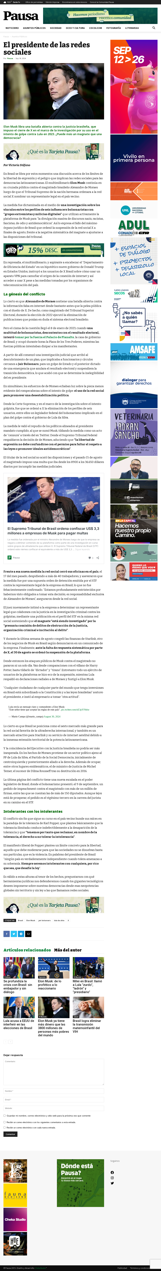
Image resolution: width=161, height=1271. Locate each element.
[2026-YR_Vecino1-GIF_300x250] (134, 341)
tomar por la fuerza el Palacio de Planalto (44, 337)
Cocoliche (95, 27)
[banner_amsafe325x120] (134, 359)
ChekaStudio (40, 1268)
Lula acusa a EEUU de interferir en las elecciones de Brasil (18, 1024)
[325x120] (134, 301)
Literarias (132, 27)
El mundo (77, 977)
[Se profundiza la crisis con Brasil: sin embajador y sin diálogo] (19, 968)
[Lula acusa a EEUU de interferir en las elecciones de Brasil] (19, 1007)
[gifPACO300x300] (134, 180)
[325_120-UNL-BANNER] (134, 217)
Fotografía (113, 27)
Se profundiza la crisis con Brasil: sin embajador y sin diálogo (17, 986)
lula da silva (59, 920)
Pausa (6, 36)
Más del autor (68, 950)
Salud (76, 1017)
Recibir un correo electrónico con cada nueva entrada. (31, 1127)
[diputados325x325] (134, 407)
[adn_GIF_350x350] (134, 283)
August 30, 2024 (52, 716)
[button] (154, 28)
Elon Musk (30, 920)
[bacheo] (134, 542)
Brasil (20, 920)
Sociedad (55, 27)
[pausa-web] (134, 199)
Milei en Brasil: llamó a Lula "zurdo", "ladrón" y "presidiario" (87, 986)
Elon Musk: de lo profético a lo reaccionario (49, 984)
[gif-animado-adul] (134, 235)
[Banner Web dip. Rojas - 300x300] (134, 502)
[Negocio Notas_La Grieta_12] (53, 250)
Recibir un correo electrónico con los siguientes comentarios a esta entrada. (41, 1122)
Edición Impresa (52, 2)
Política (7, 977)
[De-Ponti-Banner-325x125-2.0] (134, 560)
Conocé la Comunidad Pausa (102, 2)
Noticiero (12, 27)
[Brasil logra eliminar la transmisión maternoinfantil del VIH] (88, 1007)
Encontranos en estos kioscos (74, 2)
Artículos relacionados (27, 950)
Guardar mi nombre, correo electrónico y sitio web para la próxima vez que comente (49, 1115)
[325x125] (134, 579)
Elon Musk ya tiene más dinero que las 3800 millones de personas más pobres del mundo (53, 1028)
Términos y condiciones (140, 1268)
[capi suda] (134, 132)
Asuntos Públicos (34, 27)
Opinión (42, 977)
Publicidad (122, 1268)
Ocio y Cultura (75, 27)
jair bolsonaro (45, 920)
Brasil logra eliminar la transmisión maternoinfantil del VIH (87, 1026)
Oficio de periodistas (34, 2)
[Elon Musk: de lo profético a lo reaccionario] (53, 968)
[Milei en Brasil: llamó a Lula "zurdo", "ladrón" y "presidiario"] (88, 968)
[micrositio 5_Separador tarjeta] (53, 151)
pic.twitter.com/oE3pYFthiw (75, 709)
